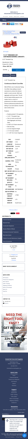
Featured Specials (7, 219)
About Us (5, 289)
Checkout (22, 16)
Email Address (5, 414)
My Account (5, 16)
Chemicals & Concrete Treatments (11, 232)
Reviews (13, 75)
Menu (4, 20)
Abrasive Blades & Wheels (9, 228)
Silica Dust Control (7, 235)
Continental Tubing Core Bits (11, 33)
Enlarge (6, 51)
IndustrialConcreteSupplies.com (14, 368)
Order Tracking (6, 283)
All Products (5, 277)
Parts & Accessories (7, 241)
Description (6, 75)
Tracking (11, 16)
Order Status (16, 16)
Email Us (5, 291)
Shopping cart (14, 254)
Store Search (6, 281)
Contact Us (13, 345)
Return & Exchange (7, 287)
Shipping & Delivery (7, 285)
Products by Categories (8, 279)
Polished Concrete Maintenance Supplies (12, 238)
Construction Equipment (8, 225)
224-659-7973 (14, 338)
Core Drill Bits (7, 32)
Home (4, 31)
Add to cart (18, 70)
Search (14, 383)
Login (14, 249)
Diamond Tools (11, 31)
